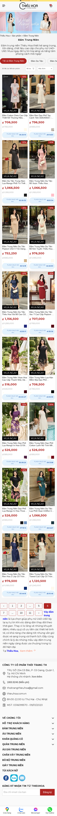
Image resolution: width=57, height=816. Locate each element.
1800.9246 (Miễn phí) (18, 682)
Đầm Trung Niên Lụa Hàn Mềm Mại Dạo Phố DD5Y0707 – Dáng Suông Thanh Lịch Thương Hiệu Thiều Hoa (41, 378)
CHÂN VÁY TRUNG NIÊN (16, 755)
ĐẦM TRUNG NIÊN (12, 728)
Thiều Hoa (5, 36)
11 (30, 613)
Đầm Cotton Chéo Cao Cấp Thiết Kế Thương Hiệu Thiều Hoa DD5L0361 (15, 116)
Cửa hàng (7, 813)
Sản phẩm (16, 36)
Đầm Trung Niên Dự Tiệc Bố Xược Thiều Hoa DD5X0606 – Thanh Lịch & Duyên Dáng (41, 182)
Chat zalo (21, 813)
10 (21, 613)
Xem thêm (37, 676)
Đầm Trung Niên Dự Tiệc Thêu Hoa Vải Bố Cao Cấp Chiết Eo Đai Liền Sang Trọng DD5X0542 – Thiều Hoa (14, 313)
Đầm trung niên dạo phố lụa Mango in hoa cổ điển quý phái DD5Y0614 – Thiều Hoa (14, 444)
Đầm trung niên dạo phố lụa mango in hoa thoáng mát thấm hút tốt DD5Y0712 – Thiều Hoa (14, 509)
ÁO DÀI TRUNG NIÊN (14, 749)
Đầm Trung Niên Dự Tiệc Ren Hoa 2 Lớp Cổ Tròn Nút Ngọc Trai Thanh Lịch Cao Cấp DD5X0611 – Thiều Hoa (14, 575)
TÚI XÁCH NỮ (10, 770)
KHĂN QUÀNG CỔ (12, 739)
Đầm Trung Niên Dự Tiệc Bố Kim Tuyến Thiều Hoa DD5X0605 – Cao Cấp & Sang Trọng (40, 247)
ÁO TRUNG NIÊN (11, 733)
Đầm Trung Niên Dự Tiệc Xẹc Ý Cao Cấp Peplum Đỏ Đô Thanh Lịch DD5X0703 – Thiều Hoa (41, 313)
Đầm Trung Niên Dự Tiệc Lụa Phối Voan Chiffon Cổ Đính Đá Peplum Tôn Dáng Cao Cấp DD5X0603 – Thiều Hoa (41, 509)
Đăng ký (47, 792)
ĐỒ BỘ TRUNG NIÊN (13, 760)
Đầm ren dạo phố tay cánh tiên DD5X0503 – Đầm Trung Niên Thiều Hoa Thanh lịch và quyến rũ (42, 116)
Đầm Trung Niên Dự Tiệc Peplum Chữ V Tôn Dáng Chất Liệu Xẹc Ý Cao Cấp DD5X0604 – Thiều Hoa (14, 247)
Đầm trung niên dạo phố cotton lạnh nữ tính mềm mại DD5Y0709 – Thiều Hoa (41, 444)
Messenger (35, 813)
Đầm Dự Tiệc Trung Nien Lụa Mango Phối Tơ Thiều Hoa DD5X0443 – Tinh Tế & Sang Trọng (14, 182)
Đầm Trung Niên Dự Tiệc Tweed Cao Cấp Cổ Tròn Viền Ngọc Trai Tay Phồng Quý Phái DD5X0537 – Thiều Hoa (41, 575)
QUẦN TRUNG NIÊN (13, 744)
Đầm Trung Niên (31, 36)
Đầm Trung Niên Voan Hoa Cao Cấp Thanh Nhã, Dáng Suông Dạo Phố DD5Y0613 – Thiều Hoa (14, 378)
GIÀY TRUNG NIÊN (12, 765)
